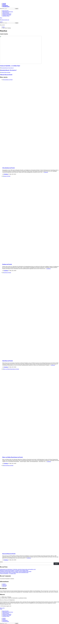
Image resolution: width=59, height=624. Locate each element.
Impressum (4, 586)
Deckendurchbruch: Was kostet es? (8, 70)
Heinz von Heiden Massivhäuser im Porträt (12, 457)
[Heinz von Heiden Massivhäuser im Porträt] (30, 412)
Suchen (1, 561)
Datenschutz (4, 585)
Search (17, 8)
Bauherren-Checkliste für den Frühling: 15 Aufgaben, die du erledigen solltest (14, 570)
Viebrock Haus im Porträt (6, 74)
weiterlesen (46, 172)
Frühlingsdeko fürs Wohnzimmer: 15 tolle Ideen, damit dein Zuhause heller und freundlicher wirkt (18, 569)
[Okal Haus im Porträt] (30, 315)
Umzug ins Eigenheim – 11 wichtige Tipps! (10, 65)
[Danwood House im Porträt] (30, 508)
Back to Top (2, 607)
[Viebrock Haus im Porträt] (29, 72)
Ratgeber (4, 4)
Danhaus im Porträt (7, 264)
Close (1, 609)
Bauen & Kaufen (5, 10)
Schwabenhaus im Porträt (8, 167)
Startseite (4, 3)
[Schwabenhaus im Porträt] (30, 122)
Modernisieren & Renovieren (7, 11)
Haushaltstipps (5, 5)
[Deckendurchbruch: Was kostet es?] (29, 67)
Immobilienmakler (6, 6)
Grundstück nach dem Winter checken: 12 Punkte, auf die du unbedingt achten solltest (15, 571)
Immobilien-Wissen (5, 15)
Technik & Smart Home (6, 14)
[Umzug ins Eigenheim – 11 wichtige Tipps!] (29, 50)
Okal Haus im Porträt (7, 360)
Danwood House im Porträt (8, 553)
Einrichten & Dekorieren (6, 13)
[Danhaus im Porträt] (30, 219)
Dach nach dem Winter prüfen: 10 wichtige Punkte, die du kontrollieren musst (14, 572)
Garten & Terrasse (5, 12)
